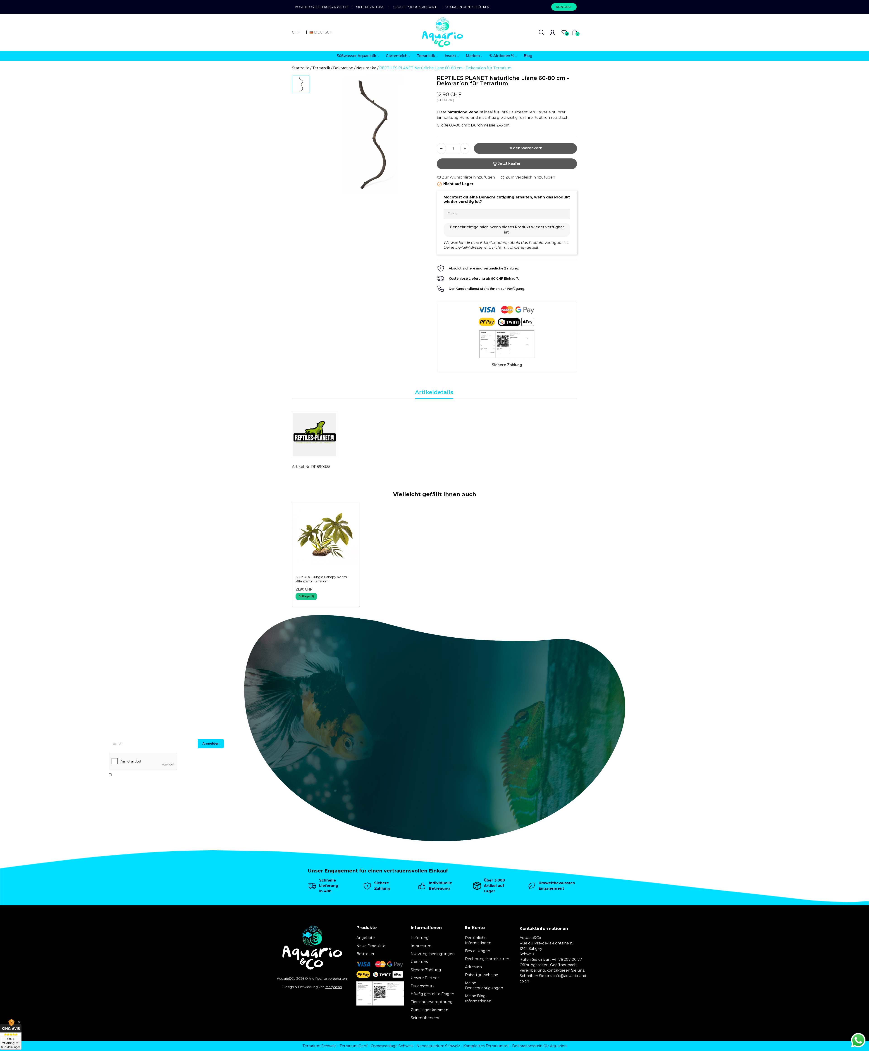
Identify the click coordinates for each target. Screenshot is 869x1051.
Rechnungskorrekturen (487, 959)
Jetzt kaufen (509, 163)
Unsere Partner (425, 978)
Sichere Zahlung (370, 7)
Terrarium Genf (353, 1046)
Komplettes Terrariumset (486, 1046)
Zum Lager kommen (429, 1010)
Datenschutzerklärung (161, 775)
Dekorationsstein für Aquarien (539, 1046)
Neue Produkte (370, 946)
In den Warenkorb (525, 148)
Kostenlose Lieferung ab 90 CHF (323, 7)
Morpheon (333, 987)
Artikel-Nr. (301, 467)
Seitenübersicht (425, 1018)
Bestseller (365, 954)
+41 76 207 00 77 (567, 959)
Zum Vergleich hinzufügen (530, 177)
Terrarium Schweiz (319, 1046)
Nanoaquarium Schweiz (438, 1046)
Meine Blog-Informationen (478, 998)
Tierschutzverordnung (432, 1002)
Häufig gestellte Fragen (432, 994)
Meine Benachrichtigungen (484, 985)
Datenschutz (422, 986)
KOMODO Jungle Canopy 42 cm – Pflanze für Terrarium (322, 579)
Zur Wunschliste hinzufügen (468, 177)
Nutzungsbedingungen (433, 954)
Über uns (419, 962)
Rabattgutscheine (481, 975)
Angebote (365, 938)
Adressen (473, 967)
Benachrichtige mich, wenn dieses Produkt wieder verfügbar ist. (507, 229)
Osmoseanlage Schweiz (392, 1046)
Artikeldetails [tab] (434, 392)
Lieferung (420, 938)
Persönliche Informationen (478, 940)
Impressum (421, 946)
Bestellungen (477, 951)
